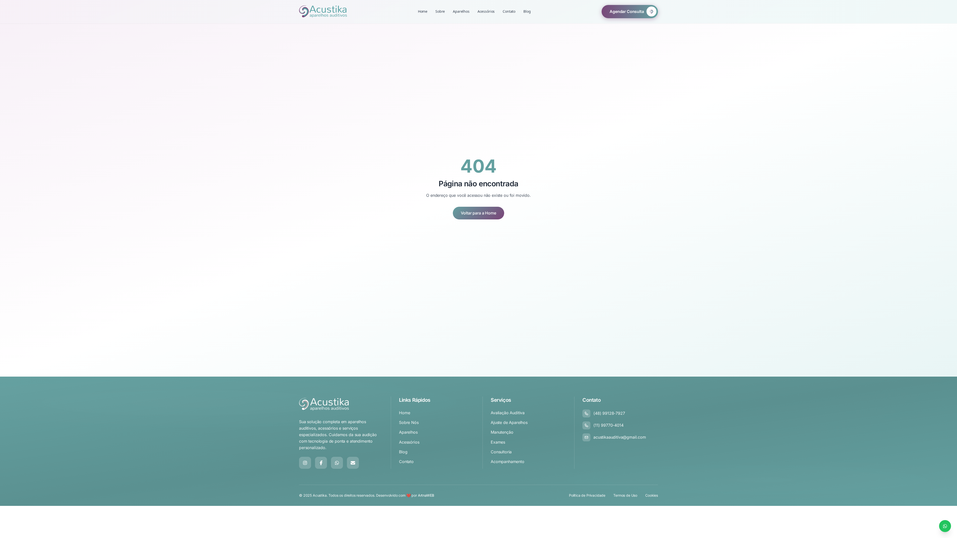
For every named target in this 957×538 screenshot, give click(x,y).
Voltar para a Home (478, 212)
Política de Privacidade (587, 495)
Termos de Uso (625, 495)
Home (422, 11)
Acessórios (486, 11)
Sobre (440, 11)
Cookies (651, 495)
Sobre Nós (409, 422)
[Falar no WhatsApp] (945, 526)
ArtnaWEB (426, 495)
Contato (509, 11)
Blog (527, 11)
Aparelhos (461, 11)
